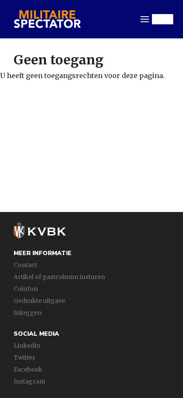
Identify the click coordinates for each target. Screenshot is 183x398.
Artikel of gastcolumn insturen (59, 277)
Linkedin (27, 345)
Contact (25, 265)
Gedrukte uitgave (39, 301)
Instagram (29, 381)
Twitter (24, 357)
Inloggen (28, 313)
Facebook (28, 369)
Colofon (26, 289)
